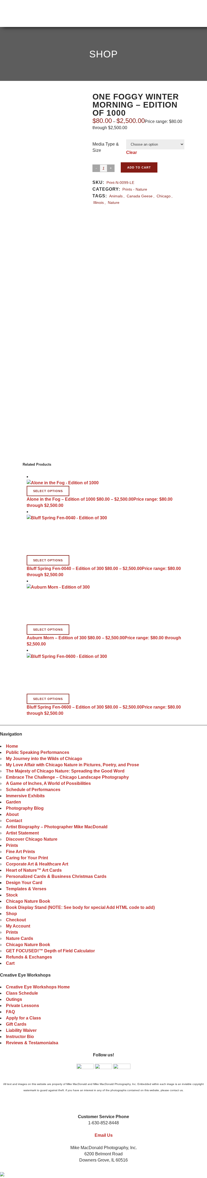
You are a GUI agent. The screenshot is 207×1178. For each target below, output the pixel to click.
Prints (12, 845)
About (12, 814)
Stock (12, 895)
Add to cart (139, 167)
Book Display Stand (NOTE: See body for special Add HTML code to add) (80, 907)
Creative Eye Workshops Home (38, 987)
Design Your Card (24, 882)
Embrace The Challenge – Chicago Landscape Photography (67, 777)
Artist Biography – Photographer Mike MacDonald (57, 827)
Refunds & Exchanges (29, 957)
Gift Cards (16, 1024)
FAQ (10, 1011)
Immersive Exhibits (25, 796)
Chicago (164, 196)
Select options (48, 491)
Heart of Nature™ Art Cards (34, 870)
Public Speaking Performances (37, 752)
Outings (14, 999)
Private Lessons (22, 1005)
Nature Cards (19, 938)
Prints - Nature (134, 189)
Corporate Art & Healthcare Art (37, 864)
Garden (13, 802)
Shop (11, 913)
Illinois (98, 202)
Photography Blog (25, 808)
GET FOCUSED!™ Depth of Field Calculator (50, 951)
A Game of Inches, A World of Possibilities (48, 783)
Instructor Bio (20, 1036)
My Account (18, 926)
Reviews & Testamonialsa (32, 1042)
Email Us (104, 1135)
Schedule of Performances (33, 789)
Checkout (16, 920)
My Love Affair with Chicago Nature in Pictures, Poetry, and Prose (72, 765)
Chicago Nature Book (28, 901)
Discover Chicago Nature (31, 839)
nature (113, 202)
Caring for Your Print (27, 858)
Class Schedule (22, 993)
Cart (10, 963)
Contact (14, 820)
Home (12, 746)
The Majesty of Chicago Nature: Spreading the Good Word (65, 771)
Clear (131, 152)
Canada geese (140, 196)
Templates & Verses (26, 889)
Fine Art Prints (20, 851)
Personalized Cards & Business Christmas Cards (56, 876)
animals (116, 196)
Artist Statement (22, 833)
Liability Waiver (21, 1030)
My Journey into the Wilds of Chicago (44, 758)
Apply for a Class (23, 1018)
